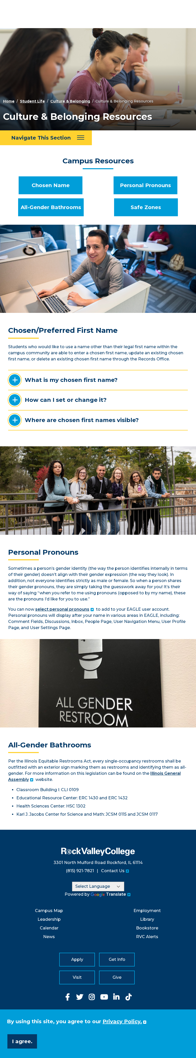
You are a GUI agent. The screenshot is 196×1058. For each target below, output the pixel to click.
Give (117, 977)
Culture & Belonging (70, 101)
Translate (116, 894)
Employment (147, 910)
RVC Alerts (147, 936)
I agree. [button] (22, 1041)
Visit (77, 977)
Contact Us (113, 870)
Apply (77, 959)
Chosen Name (51, 185)
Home (9, 101)
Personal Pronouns (145, 185)
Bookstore (147, 928)
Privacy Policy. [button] (122, 1021)
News (49, 936)
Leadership (49, 919)
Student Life (32, 101)
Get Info (117, 959)
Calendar (49, 928)
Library (147, 919)
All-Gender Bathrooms (51, 207)
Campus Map (49, 910)
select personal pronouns (62, 609)
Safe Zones (146, 207)
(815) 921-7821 (80, 870)
